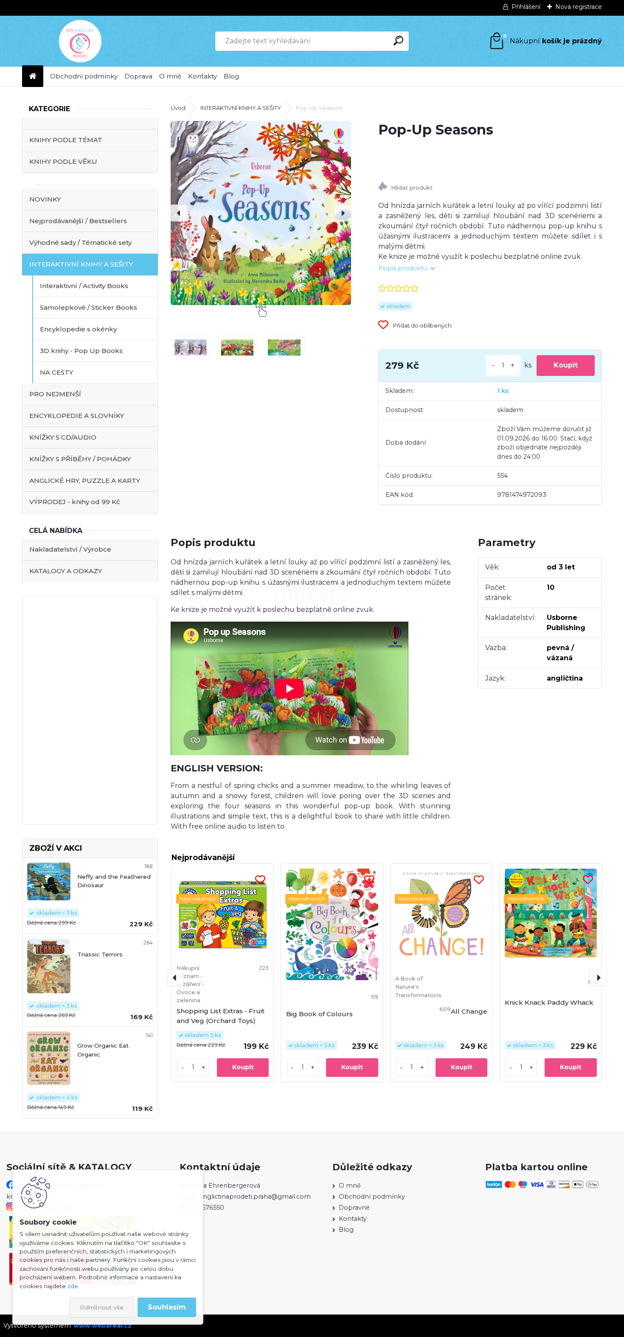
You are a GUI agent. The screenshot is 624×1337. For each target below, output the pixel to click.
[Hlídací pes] (490, 188)
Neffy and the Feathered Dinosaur (114, 881)
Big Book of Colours (319, 1014)
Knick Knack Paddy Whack (549, 1002)
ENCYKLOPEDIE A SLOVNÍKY (76, 416)
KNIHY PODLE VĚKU (63, 161)
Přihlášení (526, 7)
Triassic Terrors (100, 954)
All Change (469, 1011)
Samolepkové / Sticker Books (88, 307)
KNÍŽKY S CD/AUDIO (62, 437)
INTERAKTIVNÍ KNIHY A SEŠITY (81, 264)
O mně (170, 76)
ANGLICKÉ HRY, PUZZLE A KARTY (84, 480)
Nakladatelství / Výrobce (70, 549)
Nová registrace (578, 7)
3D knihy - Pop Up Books (81, 351)
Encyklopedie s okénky (78, 329)
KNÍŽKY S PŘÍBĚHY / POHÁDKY (80, 459)
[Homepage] (32, 76)
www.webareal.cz (102, 1325)
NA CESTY (56, 372)
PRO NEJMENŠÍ (55, 394)
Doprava (138, 76)
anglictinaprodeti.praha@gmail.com (255, 1196)
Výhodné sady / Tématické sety (80, 242)
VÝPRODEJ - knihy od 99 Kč (74, 502)
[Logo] (80, 41)
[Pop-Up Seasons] (261, 213)
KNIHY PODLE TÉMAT (65, 140)
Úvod (178, 107)
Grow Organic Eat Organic (103, 1049)
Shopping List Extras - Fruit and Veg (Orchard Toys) (220, 1016)
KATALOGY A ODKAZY (65, 571)
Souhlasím (167, 1307)
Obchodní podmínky (84, 76)
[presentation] (179, 213)
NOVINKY (45, 199)
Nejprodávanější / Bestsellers (78, 221)
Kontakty (202, 76)
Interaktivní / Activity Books (84, 286)
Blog (231, 76)
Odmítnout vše (102, 1307)
